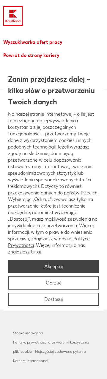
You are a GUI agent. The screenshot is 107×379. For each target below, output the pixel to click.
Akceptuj (53, 266)
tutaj (36, 252)
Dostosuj (53, 299)
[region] (53, 190)
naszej (22, 114)
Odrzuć (54, 283)
